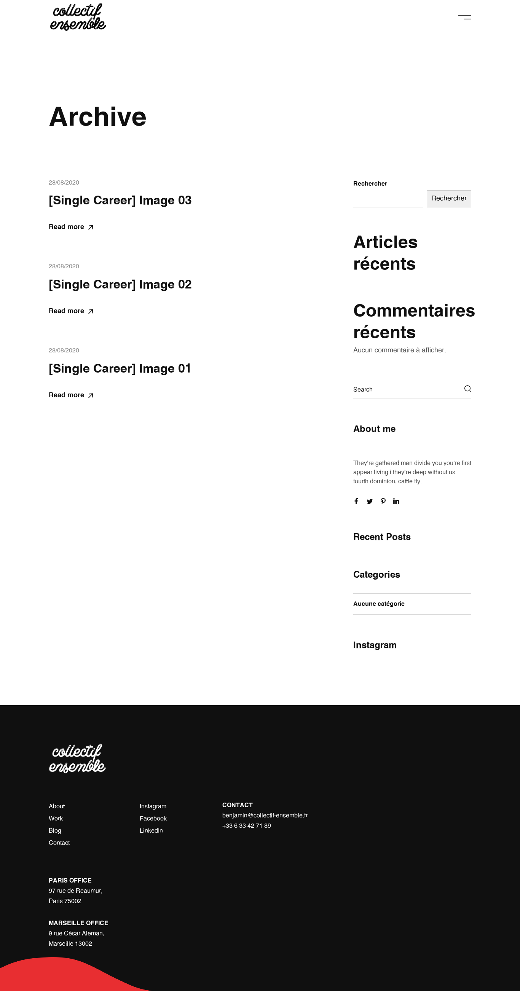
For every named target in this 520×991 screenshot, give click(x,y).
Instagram (153, 806)
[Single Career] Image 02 (120, 285)
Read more (66, 227)
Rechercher (370, 184)
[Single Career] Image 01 (120, 369)
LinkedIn (151, 831)
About (57, 806)
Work (56, 819)
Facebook (153, 819)
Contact (59, 843)
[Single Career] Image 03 (120, 200)
